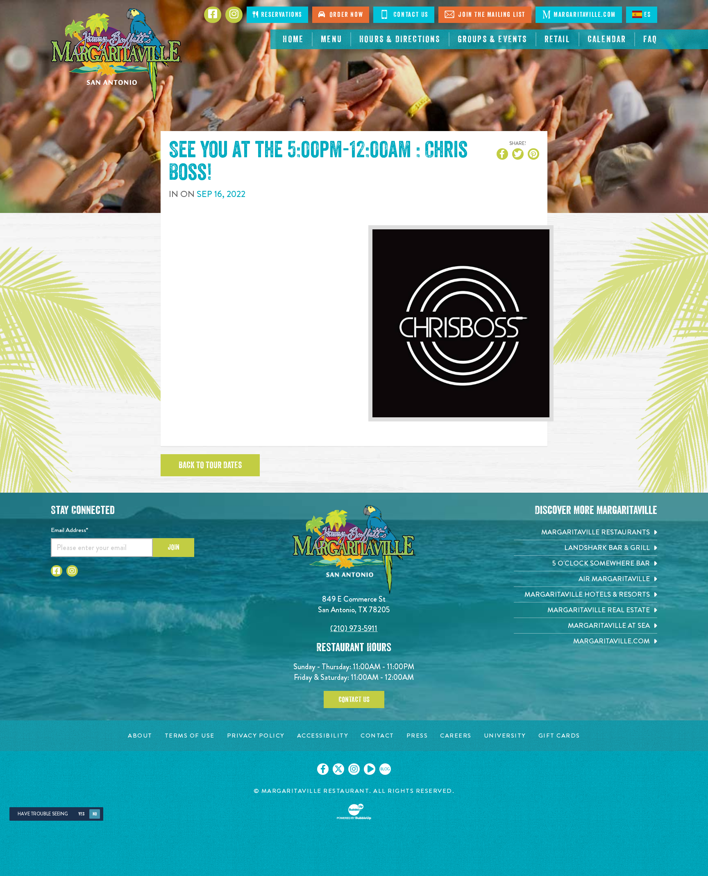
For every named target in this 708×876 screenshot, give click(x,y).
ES (647, 14)
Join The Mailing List (490, 14)
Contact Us (409, 14)
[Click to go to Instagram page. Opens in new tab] (72, 571)
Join (173, 547)
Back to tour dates (210, 465)
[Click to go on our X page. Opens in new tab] (338, 769)
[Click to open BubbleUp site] (354, 812)
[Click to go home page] (116, 55)
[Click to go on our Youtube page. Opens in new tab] (369, 769)
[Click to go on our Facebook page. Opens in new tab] (323, 769)
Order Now (344, 14)
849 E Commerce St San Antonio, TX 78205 (354, 604)
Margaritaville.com (585, 14)
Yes (81, 814)
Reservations (280, 14)
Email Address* (69, 529)
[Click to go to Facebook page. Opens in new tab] (56, 571)
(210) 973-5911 (353, 628)
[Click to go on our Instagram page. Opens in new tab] (354, 769)
